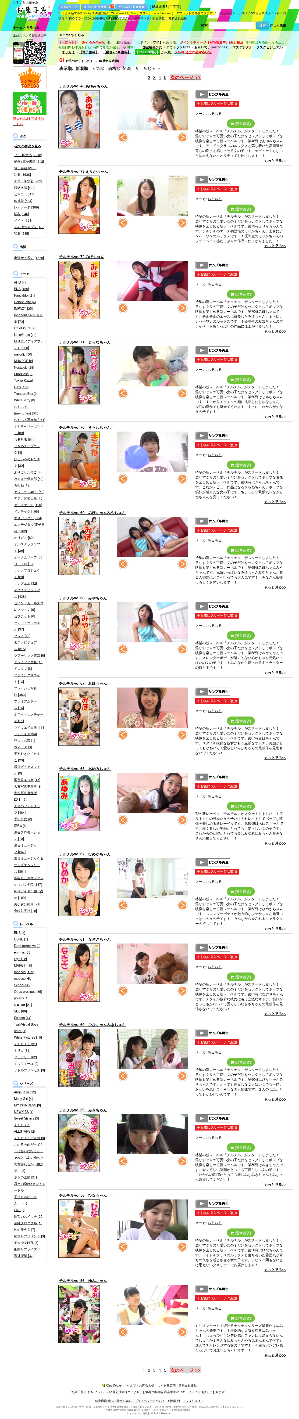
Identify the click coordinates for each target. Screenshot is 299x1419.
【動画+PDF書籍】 (117, 52)
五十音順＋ (145, 68)
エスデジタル (242, 47)
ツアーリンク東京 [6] (29, 655)
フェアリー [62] (25, 1057)
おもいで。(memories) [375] (26, 409)
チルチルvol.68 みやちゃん (83, 598)
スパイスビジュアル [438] (27, 593)
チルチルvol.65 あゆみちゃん (85, 768)
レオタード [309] (26, 207)
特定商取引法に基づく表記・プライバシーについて (130, 1400)
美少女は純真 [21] (27, 904)
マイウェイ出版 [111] (29, 727)
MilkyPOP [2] (23, 360)
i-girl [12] (20, 958)
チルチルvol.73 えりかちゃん (83, 171)
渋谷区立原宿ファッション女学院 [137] (28, 881)
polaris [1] (21, 998)
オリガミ (68, 52)
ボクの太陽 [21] (25, 1177)
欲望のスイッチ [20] (28, 1216)
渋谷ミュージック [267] (25, 848)
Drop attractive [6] (27, 945)
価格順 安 (117, 68)
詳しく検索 (278, 25)
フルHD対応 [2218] (28, 154)
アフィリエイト (193, 1400)
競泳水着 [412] (25, 187)
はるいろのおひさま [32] (27, 462)
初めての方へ (122, 18)
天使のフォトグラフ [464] (27, 809)
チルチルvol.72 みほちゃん (81, 256)
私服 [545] (21, 233)
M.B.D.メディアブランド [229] (29, 344)
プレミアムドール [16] (25, 704)
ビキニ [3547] (24, 194)
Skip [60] (20, 1011)
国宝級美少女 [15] (27, 779)
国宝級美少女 (152, 47)
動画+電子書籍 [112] (29, 161)
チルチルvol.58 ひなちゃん (83, 1195)
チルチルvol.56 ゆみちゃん (83, 1280)
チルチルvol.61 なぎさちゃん (85, 939)
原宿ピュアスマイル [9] (27, 769)
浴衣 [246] (21, 213)
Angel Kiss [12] (25, 1092)
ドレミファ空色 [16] (28, 661)
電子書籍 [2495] (25, 168)
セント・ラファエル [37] (27, 625)
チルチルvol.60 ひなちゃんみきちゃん (92, 1024)
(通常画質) (242, 123)
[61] (24, 439)
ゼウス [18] (22, 635)
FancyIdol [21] (24, 295)
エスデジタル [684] (28, 517)
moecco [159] (24, 971)
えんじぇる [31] (25, 1043)
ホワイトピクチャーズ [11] (28, 717)
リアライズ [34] (25, 733)
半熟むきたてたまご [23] (27, 756)
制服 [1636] (22, 174)
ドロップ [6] (23, 668)
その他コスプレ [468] (29, 226)
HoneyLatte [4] (25, 301)
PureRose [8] (23, 373)
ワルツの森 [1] (24, 740)
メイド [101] (23, 220)
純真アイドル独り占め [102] (28, 894)
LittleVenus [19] (25, 334)
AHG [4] (20, 282)
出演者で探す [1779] (29, 257)
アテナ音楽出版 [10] (28, 498)
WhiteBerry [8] (24, 400)
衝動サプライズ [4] (28, 1249)
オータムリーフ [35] (28, 557)
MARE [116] (23, 965)
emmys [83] (22, 952)
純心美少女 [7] (24, 1229)
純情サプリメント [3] (29, 1236)
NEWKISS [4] (23, 1111)
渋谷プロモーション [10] (27, 835)
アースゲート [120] (28, 504)
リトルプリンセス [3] (29, 1070)
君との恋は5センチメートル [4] (29, 1186)
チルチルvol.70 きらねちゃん (85, 427)
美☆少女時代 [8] (26, 1242)
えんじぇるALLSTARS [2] (24, 1128)
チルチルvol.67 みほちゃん (83, 683)
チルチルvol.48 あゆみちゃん (83, 86)
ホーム (18, 27)
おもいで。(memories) (211, 47)
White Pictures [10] (28, 1037)
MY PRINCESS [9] (27, 1105)
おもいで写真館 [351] (29, 419)
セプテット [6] (24, 616)
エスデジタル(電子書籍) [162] (29, 527)
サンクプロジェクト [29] (27, 573)
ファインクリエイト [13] (27, 678)
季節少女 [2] (23, 819)
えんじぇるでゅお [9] (29, 1137)
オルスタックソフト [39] (27, 547)
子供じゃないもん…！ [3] (25, 1200)
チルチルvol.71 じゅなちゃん (85, 342)
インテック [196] (26, 511)
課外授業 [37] (24, 1255)
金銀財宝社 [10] (25, 910)
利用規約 (174, 1400)
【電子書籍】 (89, 52)
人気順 (98, 68)
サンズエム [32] (25, 583)
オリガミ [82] (24, 537)
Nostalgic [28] (24, 367)
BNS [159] (21, 288)
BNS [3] (19, 932)
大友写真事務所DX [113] (25, 796)
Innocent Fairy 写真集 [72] (28, 318)
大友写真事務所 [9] (28, 786)
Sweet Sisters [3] (26, 1118)
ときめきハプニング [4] (27, 449)
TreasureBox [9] (26, 393)
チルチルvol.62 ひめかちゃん (85, 854)
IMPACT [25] (23, 308)
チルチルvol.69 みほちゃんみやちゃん (92, 512)
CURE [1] (21, 939)
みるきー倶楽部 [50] (28, 478)
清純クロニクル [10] (28, 1223)
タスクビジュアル (269, 47)
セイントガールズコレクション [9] (28, 606)
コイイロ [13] (24, 563)
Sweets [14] (22, 1017)
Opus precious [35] (28, 991)
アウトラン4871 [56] (29, 491)
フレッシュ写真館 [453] (25, 691)
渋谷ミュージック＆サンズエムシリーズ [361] (28, 865)
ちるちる (215, 113)
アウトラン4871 (178, 47)
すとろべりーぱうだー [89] (28, 429)
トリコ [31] (22, 1050)
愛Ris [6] (20, 825)
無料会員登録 (178, 18)
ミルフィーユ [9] (26, 1063)
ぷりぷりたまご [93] (28, 472)
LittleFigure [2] (24, 328)
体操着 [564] (23, 200)
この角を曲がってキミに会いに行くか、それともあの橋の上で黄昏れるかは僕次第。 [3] (28, 1157)
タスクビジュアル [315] (25, 645)
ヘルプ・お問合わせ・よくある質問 (151, 1385)
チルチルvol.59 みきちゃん (83, 1110)
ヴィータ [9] (23, 747)
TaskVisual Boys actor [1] (26, 1027)
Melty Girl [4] (23, 1098)
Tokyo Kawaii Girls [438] (23, 383)
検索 (204, 25)
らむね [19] (22, 485)
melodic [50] (23, 354)
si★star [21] (23, 1004)
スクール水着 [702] (28, 181)
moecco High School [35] (23, 981)
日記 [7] (19, 1209)
